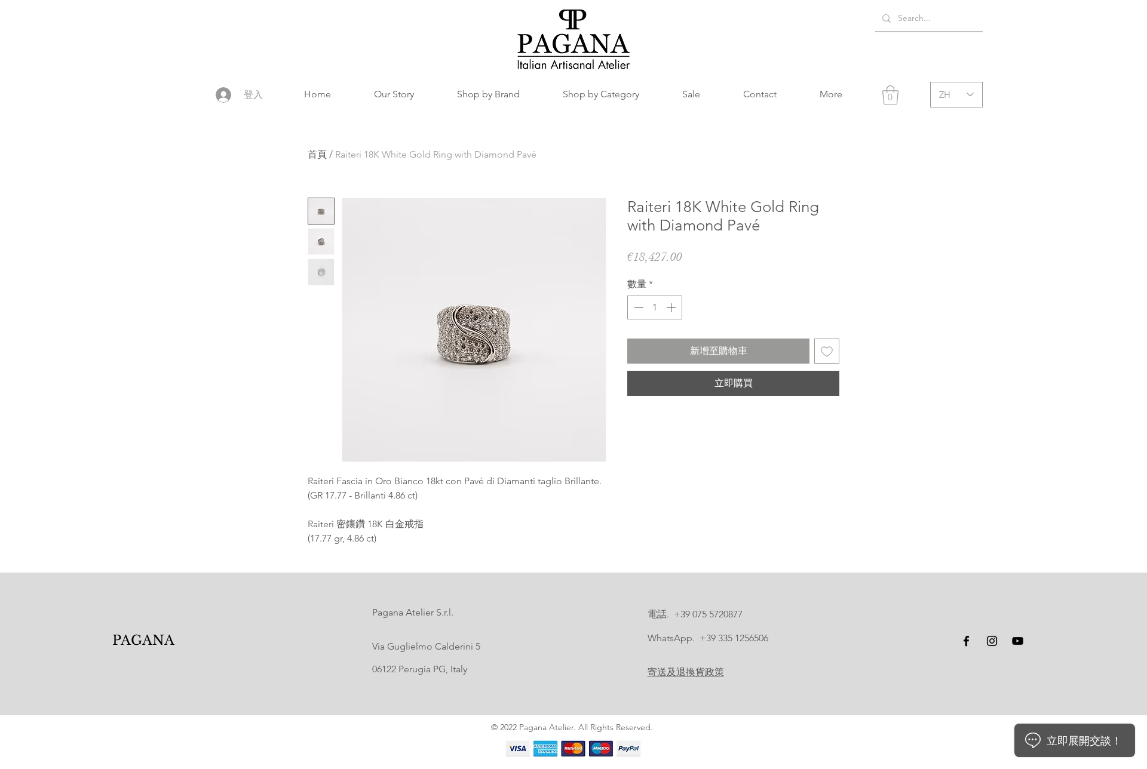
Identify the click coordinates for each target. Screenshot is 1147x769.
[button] (488, 94)
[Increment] (672, 307)
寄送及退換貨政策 (686, 672)
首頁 (317, 154)
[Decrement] (637, 307)
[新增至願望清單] (826, 351)
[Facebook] (966, 641)
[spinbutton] (655, 307)
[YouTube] (1018, 641)
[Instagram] (992, 641)
